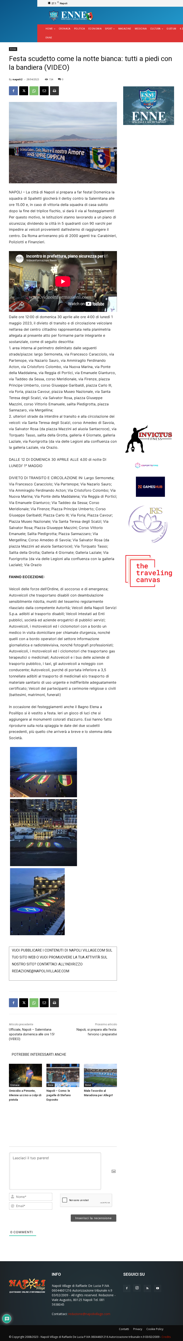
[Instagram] (137, 1288)
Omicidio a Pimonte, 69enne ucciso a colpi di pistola (25, 1095)
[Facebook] (13, 90)
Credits (166, 1337)
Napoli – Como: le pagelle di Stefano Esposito (58, 1095)
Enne (13, 49)
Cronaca (14, 1085)
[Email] (44, 90)
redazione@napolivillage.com (89, 1314)
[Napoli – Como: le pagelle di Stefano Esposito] (62, 1075)
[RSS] (147, 1288)
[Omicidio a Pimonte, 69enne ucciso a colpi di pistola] (25, 1075)
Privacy (137, 1329)
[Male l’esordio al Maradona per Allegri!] (100, 1075)
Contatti (124, 1329)
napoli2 (17, 79)
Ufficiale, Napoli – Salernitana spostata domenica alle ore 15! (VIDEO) (31, 1034)
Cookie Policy (154, 1329)
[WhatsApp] (33, 90)
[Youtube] (157, 1288)
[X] (23, 90)
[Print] (54, 90)
